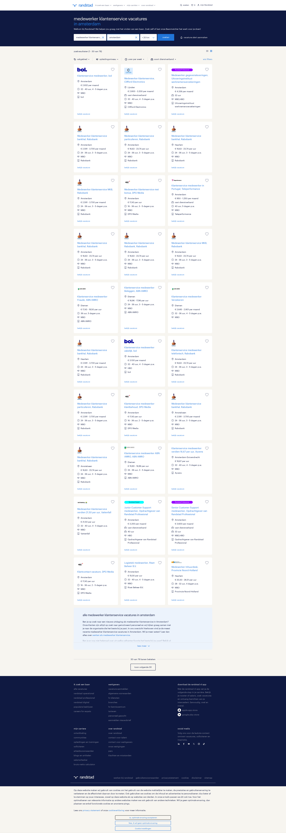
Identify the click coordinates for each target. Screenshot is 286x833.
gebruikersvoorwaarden (147, 778)
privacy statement (91, 810)
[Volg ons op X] (194, 744)
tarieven (112, 711)
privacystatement (170, 778)
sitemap (208, 778)
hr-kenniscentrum (116, 707)
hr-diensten (113, 698)
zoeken (165, 37)
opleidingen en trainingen (86, 742)
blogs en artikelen (82, 755)
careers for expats (82, 711)
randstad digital (81, 702)
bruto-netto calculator (84, 764)
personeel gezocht (117, 715)
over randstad (147, 5)
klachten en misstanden (119, 755)
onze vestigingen (116, 746)
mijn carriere (80, 728)
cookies (185, 778)
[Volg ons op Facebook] (184, 744)
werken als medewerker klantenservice (111, 635)
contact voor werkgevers (120, 742)
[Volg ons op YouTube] (189, 744)
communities (80, 737)
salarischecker (80, 760)
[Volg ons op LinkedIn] (179, 744)
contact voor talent (117, 737)
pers (110, 751)
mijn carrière (132, 5)
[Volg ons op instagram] (199, 744)
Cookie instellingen (143, 828)
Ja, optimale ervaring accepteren (143, 817)
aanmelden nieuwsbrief (119, 720)
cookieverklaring (116, 810)
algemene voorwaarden (119, 693)
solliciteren (79, 746)
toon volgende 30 (143, 667)
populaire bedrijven (83, 707)
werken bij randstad (123, 778)
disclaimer (197, 778)
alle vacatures (80, 689)
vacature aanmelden (118, 689)
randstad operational (84, 693)
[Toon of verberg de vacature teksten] (209, 51)
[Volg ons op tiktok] (204, 744)
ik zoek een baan (102, 5)
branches (112, 702)
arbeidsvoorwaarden (84, 751)
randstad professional (84, 698)
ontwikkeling (80, 733)
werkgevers (118, 5)
